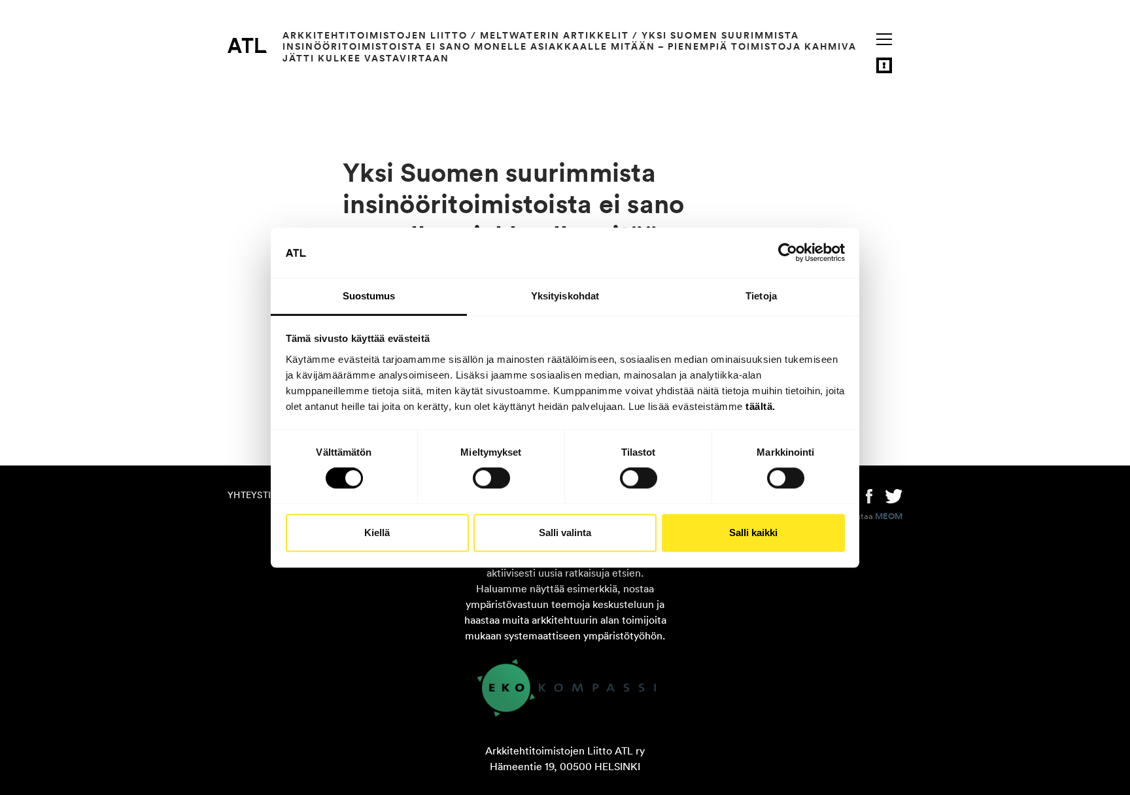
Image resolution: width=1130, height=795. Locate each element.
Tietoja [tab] (761, 295)
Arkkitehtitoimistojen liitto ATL (247, 45)
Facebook (869, 494)
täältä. (760, 406)
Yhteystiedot (262, 495)
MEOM (888, 516)
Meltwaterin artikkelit (554, 35)
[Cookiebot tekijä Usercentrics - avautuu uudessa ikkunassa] (787, 253)
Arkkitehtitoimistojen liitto (375, 35)
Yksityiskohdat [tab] (565, 295)
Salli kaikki (753, 532)
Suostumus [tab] (369, 295)
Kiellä (377, 532)
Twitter (893, 494)
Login (884, 65)
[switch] (491, 477)
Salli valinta (565, 532)
